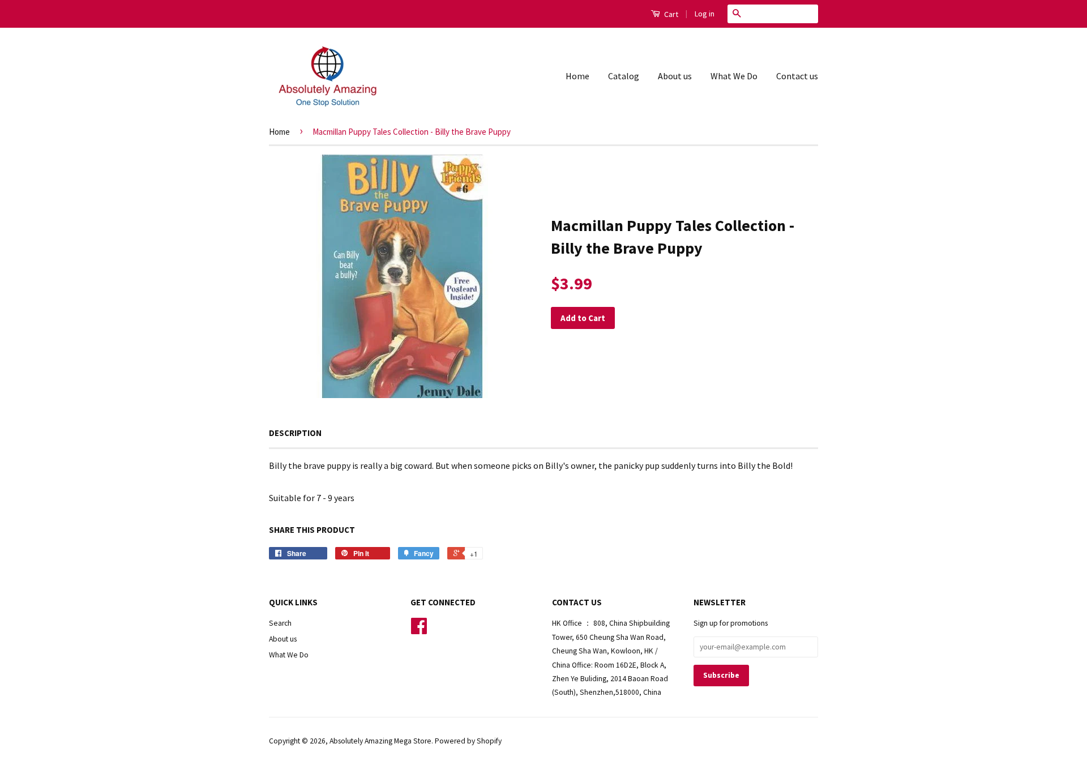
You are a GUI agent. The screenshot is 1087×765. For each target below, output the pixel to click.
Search (280, 623)
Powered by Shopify (468, 741)
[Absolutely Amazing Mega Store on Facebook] (418, 630)
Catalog (623, 76)
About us (675, 76)
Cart (670, 14)
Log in (704, 13)
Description (295, 433)
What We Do (734, 76)
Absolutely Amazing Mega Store (380, 741)
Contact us (797, 76)
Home (577, 76)
